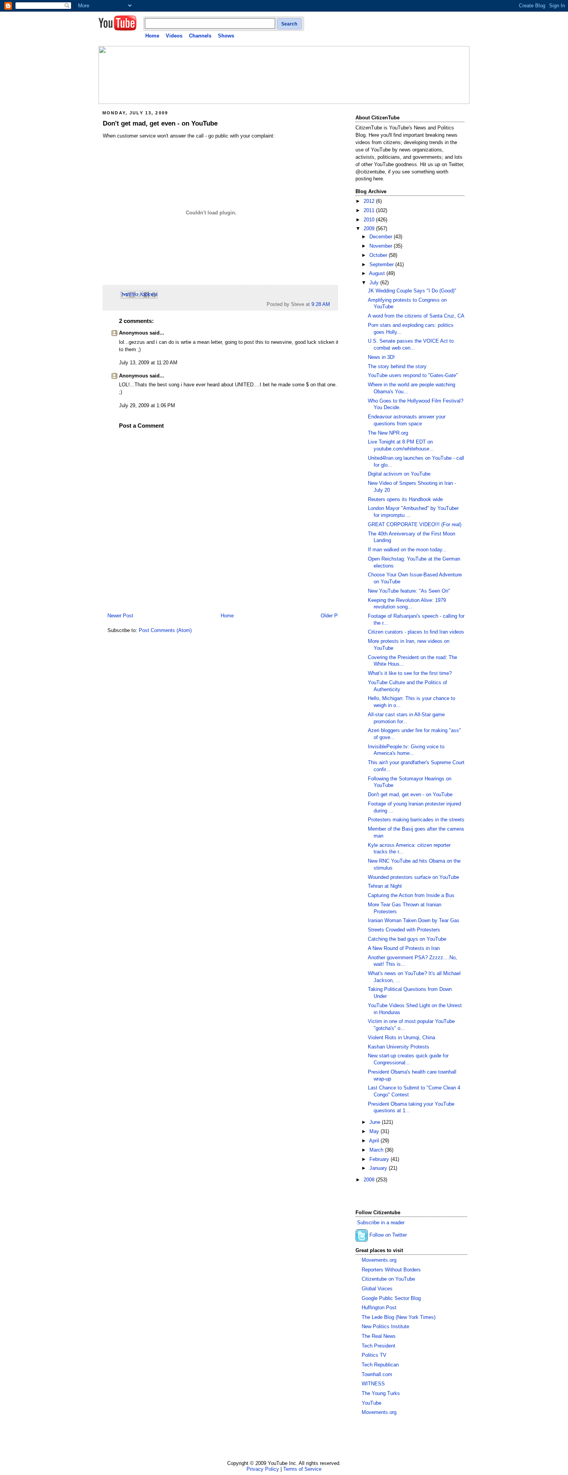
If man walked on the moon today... (407, 549)
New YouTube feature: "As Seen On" (409, 591)
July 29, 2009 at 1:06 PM (147, 405)
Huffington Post (379, 1307)
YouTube (371, 1403)
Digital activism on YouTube (399, 474)
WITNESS (373, 1384)
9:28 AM (320, 304)
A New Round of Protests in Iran (404, 948)
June (375, 1122)
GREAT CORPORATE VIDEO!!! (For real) (414, 524)
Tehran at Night (385, 886)
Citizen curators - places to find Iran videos (416, 632)
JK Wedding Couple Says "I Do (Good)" (412, 291)
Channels (200, 36)
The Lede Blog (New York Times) (398, 1317)
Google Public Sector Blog (391, 1298)
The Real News (379, 1336)
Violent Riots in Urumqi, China (401, 1037)
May (375, 1131)
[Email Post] (332, 304)
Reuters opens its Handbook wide (405, 499)
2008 (370, 1180)
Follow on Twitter (388, 1235)
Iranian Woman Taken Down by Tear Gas (413, 920)
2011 (370, 210)
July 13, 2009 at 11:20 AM (148, 362)
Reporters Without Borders (391, 1270)
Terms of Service (302, 1469)
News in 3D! (381, 357)
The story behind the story (397, 366)
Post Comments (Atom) (165, 630)
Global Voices (377, 1288)
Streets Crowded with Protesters (404, 930)
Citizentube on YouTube (388, 1279)
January (379, 1168)
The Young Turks (381, 1393)
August (377, 273)
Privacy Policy (263, 1469)
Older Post (333, 616)
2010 (370, 220)
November (381, 246)
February (380, 1159)
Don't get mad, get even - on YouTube (160, 123)
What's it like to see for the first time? (410, 673)
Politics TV (374, 1355)
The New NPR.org (388, 433)
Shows (226, 36)
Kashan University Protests (398, 1047)
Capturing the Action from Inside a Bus (411, 895)
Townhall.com (377, 1374)
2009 (370, 228)
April (375, 1141)
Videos (174, 36)
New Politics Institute (385, 1326)
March (377, 1150)
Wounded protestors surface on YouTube (413, 877)
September (382, 264)
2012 (370, 201)
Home (152, 36)
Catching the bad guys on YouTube (407, 939)
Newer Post (120, 616)
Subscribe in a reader (381, 1222)
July (374, 282)
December (381, 237)
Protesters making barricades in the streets (416, 819)
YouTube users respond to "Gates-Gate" (413, 375)
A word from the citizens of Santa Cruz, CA (416, 316)
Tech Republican (380, 1365)
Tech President (378, 1346)
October (379, 255)
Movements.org (379, 1260)
